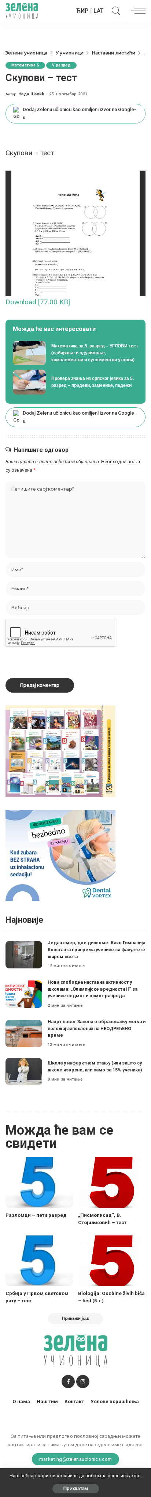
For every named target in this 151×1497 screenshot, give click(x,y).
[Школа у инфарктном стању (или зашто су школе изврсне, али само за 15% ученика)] (23, 1071)
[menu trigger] (136, 11)
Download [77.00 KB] (37, 302)
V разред (61, 65)
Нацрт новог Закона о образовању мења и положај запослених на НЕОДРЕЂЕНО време (97, 1028)
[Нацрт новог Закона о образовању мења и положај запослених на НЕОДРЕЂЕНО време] (23, 1033)
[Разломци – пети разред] (39, 1182)
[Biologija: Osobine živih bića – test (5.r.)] (112, 1260)
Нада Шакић (31, 94)
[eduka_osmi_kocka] (60, 750)
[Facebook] (68, 1381)
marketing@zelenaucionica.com (75, 1459)
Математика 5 (25, 65)
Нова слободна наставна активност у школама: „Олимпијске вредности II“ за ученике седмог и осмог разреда (92, 988)
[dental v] (60, 855)
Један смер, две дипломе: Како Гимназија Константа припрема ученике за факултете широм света (96, 949)
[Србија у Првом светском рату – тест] (39, 1260)
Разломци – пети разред (36, 1215)
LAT (98, 10)
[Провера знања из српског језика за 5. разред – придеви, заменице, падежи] (75, 382)
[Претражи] (114, 11)
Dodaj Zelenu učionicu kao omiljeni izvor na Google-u (79, 113)
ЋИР (82, 10)
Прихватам (75, 1488)
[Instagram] (82, 1381)
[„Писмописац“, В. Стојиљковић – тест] (112, 1182)
